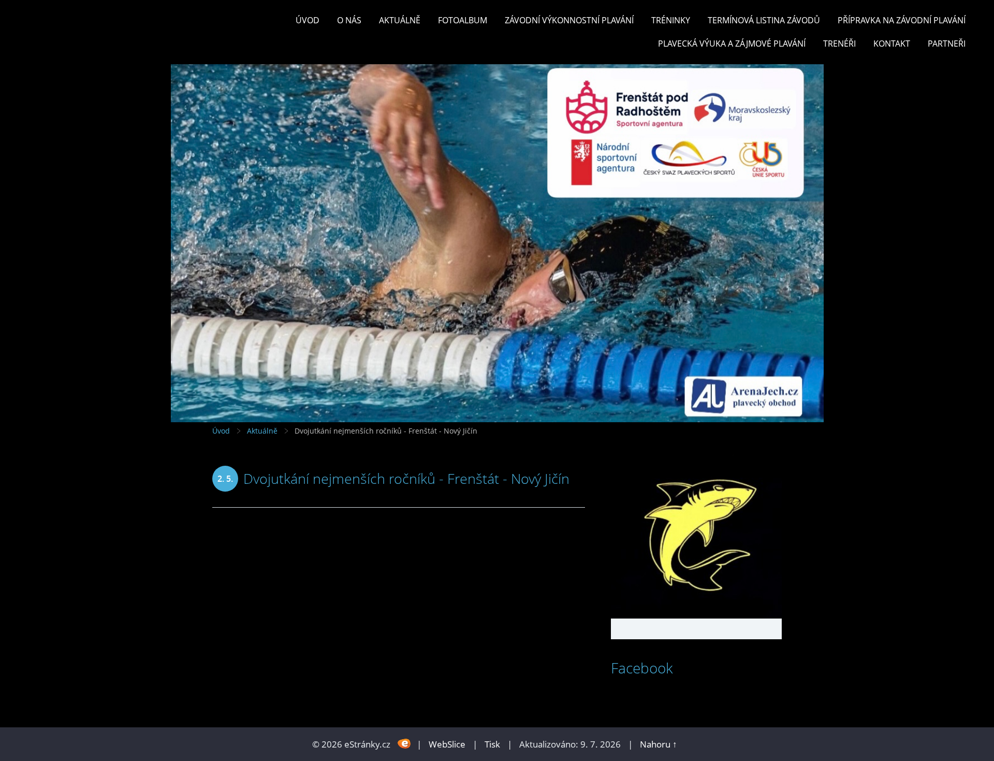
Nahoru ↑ (658, 744)
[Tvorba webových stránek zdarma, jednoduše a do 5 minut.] (405, 743)
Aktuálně (399, 20)
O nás (349, 20)
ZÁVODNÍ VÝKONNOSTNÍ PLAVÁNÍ (569, 20)
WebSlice (447, 744)
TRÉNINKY (670, 20)
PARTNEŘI (947, 43)
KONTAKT (891, 43)
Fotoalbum (462, 20)
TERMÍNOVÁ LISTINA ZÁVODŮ (764, 20)
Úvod (307, 20)
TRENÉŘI (839, 43)
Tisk (492, 744)
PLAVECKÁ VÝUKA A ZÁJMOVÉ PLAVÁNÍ (732, 43)
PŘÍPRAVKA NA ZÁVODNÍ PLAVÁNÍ (902, 20)
